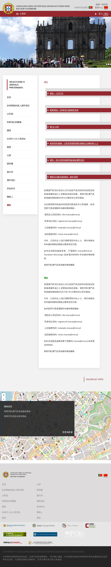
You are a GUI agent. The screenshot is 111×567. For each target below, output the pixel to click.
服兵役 (10, 172)
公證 (9, 155)
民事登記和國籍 (14, 122)
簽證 (9, 147)
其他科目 (11, 188)
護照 (9, 130)
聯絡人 (10, 197)
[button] (4, 395)
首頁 (9, 97)
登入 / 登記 (103, 14)
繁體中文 (99, 7)
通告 (9, 205)
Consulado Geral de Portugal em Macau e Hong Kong (8, 8)
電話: (6, 420)
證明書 (10, 163)
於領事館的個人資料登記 (18, 105)
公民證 (10, 114)
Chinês (105, 475)
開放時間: (8, 414)
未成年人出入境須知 (16, 139)
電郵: (6, 426)
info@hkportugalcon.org (19, 426)
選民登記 (11, 180)
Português (81, 7)
